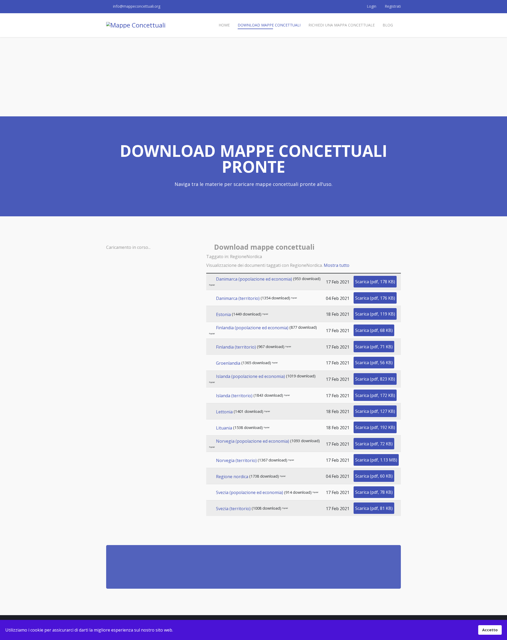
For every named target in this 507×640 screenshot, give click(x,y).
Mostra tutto (336, 265)
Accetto (490, 629)
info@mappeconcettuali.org (136, 6)
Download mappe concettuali (269, 25)
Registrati (392, 6)
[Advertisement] (253, 77)
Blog (388, 25)
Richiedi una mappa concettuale (341, 25)
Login (371, 6)
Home (224, 25)
